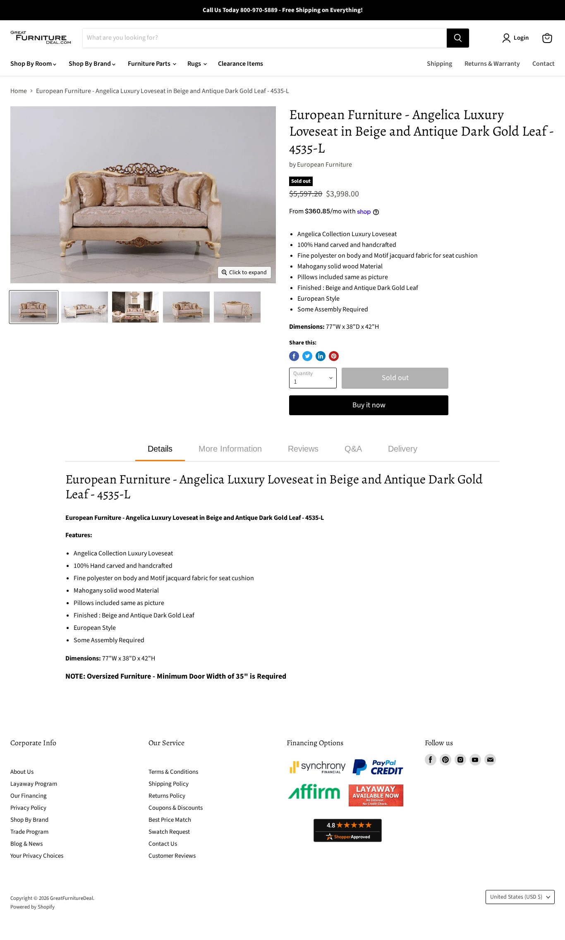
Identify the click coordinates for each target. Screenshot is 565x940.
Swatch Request (169, 832)
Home (18, 91)
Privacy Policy (28, 808)
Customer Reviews (172, 856)
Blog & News (26, 844)
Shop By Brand (90, 63)
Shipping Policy (168, 784)
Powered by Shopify (32, 907)
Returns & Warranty (492, 63)
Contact (543, 63)
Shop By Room (31, 63)
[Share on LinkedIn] (321, 356)
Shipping (439, 63)
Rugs (194, 63)
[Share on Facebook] (294, 356)
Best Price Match (169, 820)
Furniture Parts (150, 63)
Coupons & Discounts (175, 808)
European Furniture (324, 164)
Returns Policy (166, 796)
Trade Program (29, 832)
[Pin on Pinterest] (334, 356)
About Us (22, 772)
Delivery (402, 448)
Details (160, 448)
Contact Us (162, 844)
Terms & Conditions (173, 772)
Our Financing (28, 796)
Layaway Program (33, 784)
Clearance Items (240, 63)
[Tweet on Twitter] (307, 356)
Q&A (353, 448)
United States (516, 897)
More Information (230, 448)
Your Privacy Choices (36, 856)
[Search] (458, 38)
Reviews (303, 448)
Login (521, 37)
